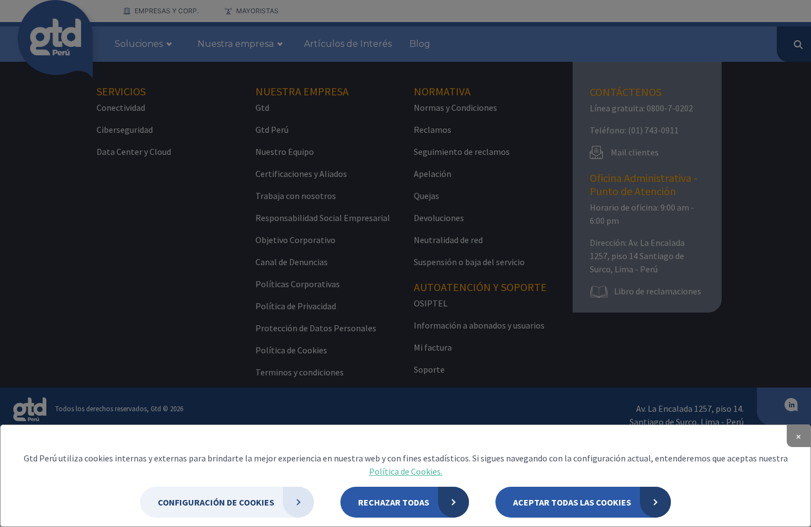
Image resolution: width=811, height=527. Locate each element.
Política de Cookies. (405, 471)
